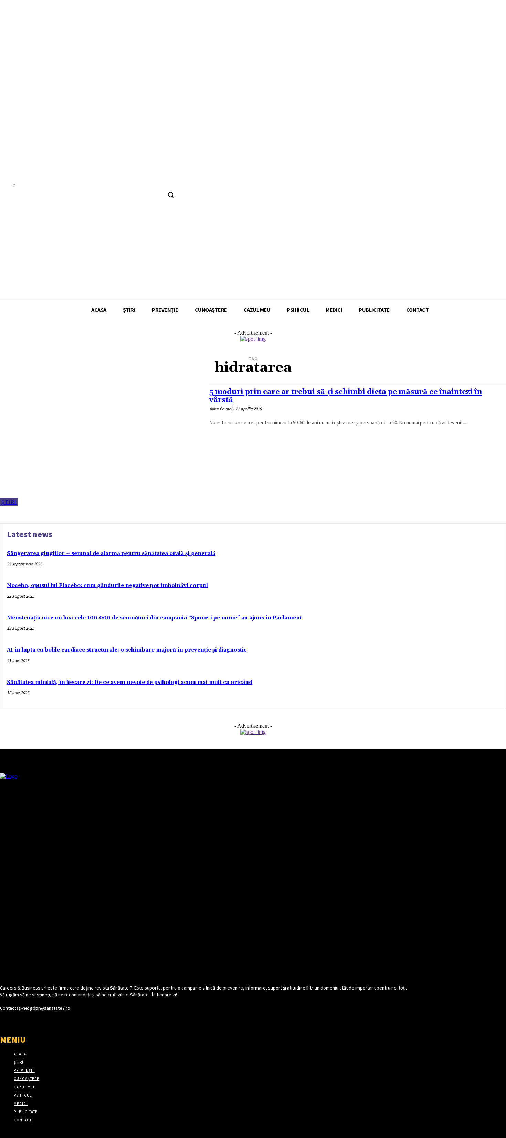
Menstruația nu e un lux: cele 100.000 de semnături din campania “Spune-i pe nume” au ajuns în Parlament (154, 618)
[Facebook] (160, 179)
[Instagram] (172, 179)
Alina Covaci (220, 409)
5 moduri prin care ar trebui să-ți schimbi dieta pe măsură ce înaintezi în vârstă (345, 396)
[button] (170, 194)
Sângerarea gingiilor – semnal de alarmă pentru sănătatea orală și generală (111, 553)
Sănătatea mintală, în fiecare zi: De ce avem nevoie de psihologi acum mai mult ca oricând (129, 682)
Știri (9, 502)
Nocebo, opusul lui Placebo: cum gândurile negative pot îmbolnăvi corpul (107, 585)
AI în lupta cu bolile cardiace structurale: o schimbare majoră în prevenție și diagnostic (127, 650)
